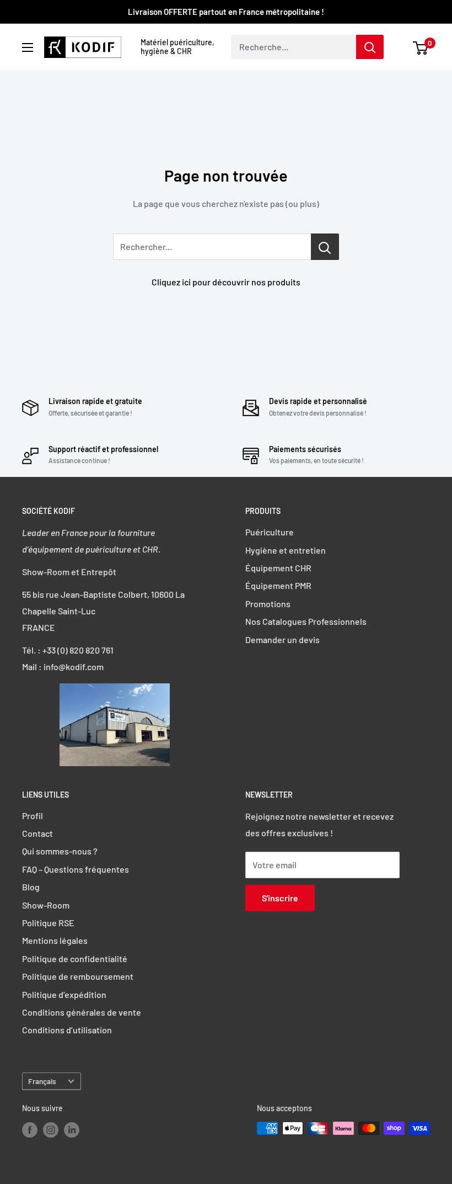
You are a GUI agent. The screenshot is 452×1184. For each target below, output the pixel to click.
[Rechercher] (370, 47)
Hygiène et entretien (285, 550)
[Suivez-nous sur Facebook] (29, 1129)
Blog (31, 887)
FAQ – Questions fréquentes (75, 869)
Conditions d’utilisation (67, 1029)
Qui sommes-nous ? (60, 851)
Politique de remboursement (77, 976)
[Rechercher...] (325, 246)
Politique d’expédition (64, 994)
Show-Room (45, 905)
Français (42, 1081)
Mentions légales (55, 940)
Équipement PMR (278, 585)
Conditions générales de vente (81, 1012)
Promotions (267, 603)
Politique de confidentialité (74, 958)
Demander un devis (282, 639)
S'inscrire (280, 898)
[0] (421, 47)
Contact (37, 833)
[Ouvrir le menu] (27, 47)
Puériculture (269, 532)
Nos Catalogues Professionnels (306, 621)
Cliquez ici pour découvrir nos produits (226, 282)
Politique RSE (48, 922)
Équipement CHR (278, 567)
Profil (32, 815)
